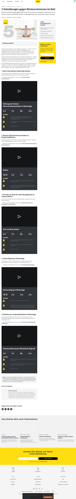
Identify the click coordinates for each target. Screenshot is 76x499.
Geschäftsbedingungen (43, 461)
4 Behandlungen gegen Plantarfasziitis (46, 37)
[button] (19, 91)
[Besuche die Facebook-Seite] (33, 489)
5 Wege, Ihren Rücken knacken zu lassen (47, 35)
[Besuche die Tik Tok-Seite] (42, 489)
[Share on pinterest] (8, 409)
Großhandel (38, 481)
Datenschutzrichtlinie (38, 491)
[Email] (11, 409)
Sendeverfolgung (63, 481)
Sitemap (53, 491)
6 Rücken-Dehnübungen (44, 33)
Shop (3, 1)
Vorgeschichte (13, 479)
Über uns (13, 481)
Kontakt (38, 476)
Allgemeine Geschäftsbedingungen (27, 491)
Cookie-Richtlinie (47, 491)
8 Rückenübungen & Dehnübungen (46, 31)
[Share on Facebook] (3, 409)
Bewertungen (9, 1)
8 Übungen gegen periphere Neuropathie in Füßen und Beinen (47, 29)
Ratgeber (17, 1)
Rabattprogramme (38, 479)
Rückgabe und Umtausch (63, 484)
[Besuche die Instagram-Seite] (36, 489)
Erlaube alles (47, 497)
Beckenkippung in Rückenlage (28, 264)
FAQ (22, 1)
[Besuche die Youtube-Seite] (39, 489)
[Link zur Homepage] (38, 1)
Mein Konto (63, 476)
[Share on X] (5, 409)
